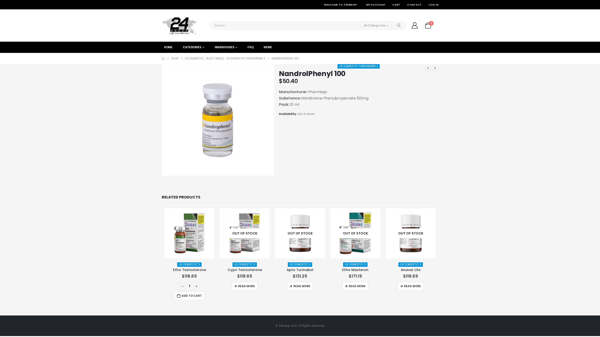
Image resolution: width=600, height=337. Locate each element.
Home (168, 47)
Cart (396, 5)
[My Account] (414, 25)
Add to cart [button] (192, 296)
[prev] (428, 68)
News (268, 47)
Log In (433, 5)
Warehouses (224, 47)
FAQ (250, 47)
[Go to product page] (189, 233)
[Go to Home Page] (163, 58)
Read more (246, 286)
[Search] (399, 25)
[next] (435, 68)
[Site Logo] (179, 25)
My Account (376, 5)
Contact (414, 5)
